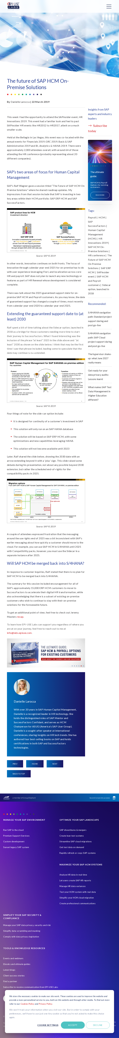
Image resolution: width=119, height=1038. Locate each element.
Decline (98, 1025)
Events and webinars (13, 958)
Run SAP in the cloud (13, 830)
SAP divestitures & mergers (73, 830)
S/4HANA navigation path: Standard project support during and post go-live (100, 319)
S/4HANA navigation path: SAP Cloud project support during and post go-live (100, 339)
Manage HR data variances (73, 886)
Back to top (19, 774)
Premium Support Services (16, 835)
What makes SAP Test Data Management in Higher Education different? (99, 393)
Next (54, 764)
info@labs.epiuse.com (19, 632)
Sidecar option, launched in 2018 (99, 289)
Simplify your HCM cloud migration (77, 897)
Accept (72, 1025)
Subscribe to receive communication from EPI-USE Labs (30, 987)
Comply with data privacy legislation (21, 936)
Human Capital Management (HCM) (96, 234)
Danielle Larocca (20, 101)
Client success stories (13, 975)
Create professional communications (77, 903)
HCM (102, 217)
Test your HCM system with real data (78, 892)
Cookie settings (47, 1025)
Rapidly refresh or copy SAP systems (78, 853)
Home (35, 764)
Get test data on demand (72, 847)
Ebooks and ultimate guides (16, 964)
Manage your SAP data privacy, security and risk (27, 925)
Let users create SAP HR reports (75, 880)
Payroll (92, 217)
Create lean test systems (72, 835)
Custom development (13, 841)
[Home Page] (13, 6)
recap (20, 616)
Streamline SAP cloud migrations (76, 841)
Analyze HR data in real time (73, 874)
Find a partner (10, 981)
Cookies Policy (27, 1003)
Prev (15, 764)
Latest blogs (9, 970)
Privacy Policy (45, 1003)
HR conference (96, 255)
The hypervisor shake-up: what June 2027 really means (100, 358)
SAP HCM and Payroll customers (98, 280)
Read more (100, 195)
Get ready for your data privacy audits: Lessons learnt (98, 374)
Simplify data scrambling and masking (21, 931)
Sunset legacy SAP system (16, 847)
